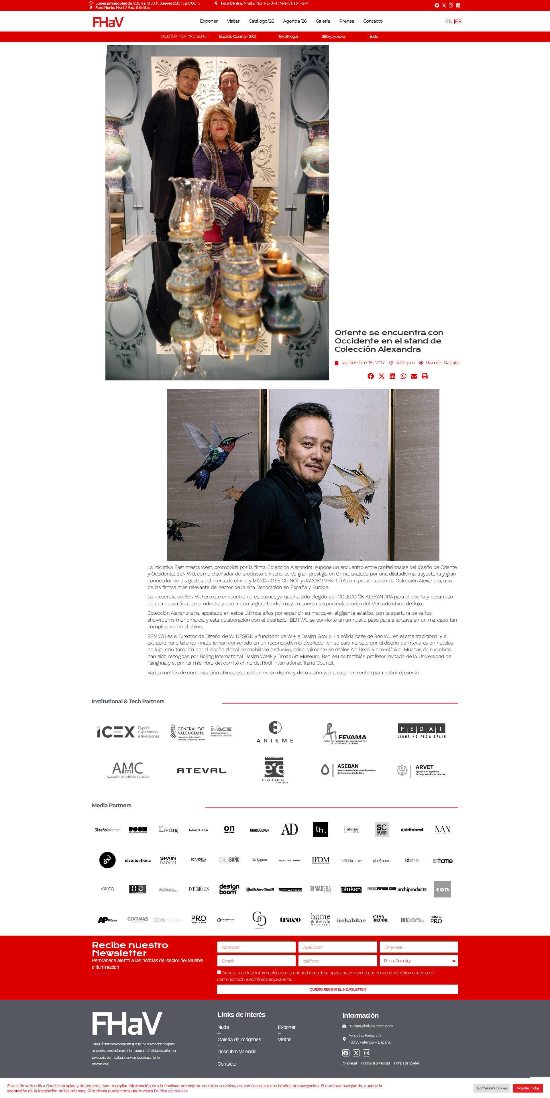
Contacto (372, 21)
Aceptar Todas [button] (527, 1088)
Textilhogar (288, 36)
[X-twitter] (444, 5)
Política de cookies (171, 1090)
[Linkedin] (458, 5)
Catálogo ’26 (261, 21)
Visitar (233, 21)
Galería (323, 21)
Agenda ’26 (295, 21)
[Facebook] (437, 5)
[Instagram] (451, 5)
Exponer (209, 21)
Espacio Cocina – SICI (237, 36)
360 (333, 36)
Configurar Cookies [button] (492, 1088)
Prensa (346, 21)
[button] (371, 376)
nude (373, 36)
